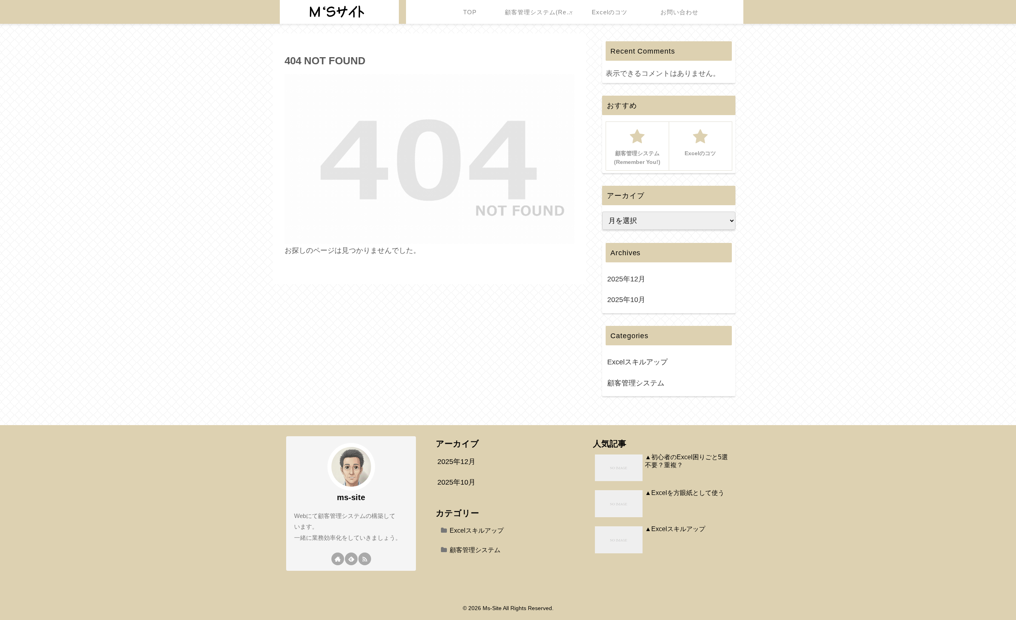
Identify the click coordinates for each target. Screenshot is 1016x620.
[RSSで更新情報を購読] (364, 559)
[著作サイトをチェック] (337, 559)
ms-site (351, 497)
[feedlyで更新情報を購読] (351, 559)
